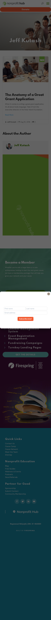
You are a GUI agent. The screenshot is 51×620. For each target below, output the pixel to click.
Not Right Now (25, 323)
